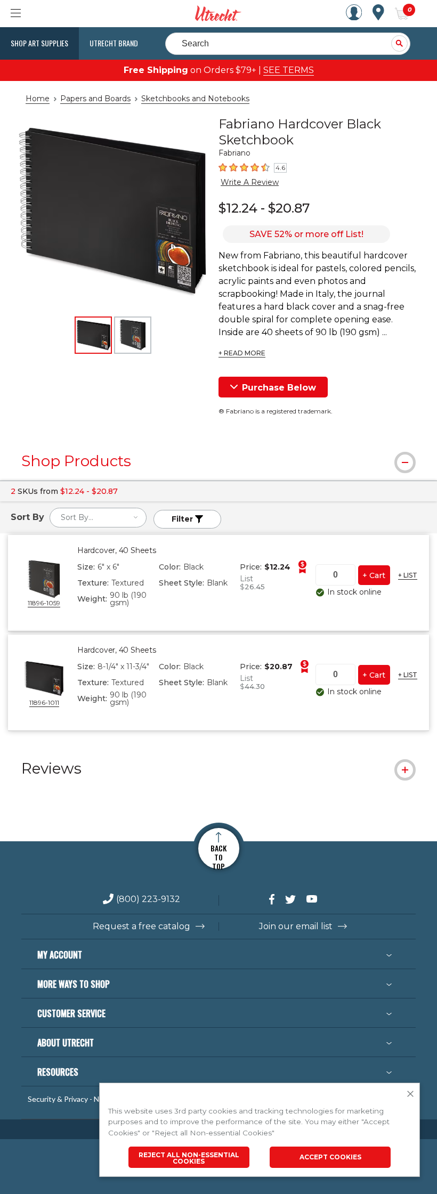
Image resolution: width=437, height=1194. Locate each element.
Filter (183, 519)
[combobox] (98, 517)
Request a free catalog (141, 926)
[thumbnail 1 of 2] (93, 335)
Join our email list (296, 926)
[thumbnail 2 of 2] (132, 335)
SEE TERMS (288, 70)
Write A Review (250, 182)
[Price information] (302, 567)
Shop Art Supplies (39, 42)
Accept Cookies (330, 1157)
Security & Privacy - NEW (69, 1099)
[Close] (410, 1094)
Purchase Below (279, 388)
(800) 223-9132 (148, 899)
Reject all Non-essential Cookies (189, 1158)
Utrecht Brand (114, 42)
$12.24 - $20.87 (264, 208)
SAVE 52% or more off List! (306, 234)
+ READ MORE (241, 353)
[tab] (218, 461)
